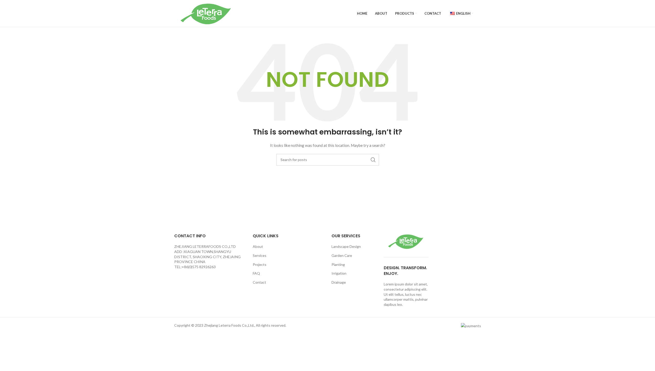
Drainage (338, 282)
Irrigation (338, 273)
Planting (338, 264)
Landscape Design (346, 246)
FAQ (256, 273)
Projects (259, 264)
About (258, 246)
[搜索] (373, 160)
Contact (259, 282)
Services (259, 255)
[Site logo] (206, 13)
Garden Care (341, 255)
